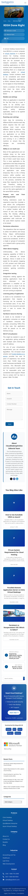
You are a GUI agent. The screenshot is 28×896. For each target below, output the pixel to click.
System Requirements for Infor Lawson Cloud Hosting (14, 769)
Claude (20, 729)
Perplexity (17, 733)
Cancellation (20, 893)
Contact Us (6, 839)
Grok (14, 729)
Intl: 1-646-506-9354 (11, 877)
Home (4, 21)
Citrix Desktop (7, 817)
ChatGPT (8, 729)
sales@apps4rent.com (12, 880)
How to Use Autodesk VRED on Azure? (14, 516)
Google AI (10, 733)
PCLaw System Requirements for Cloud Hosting (14, 552)
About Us (6, 836)
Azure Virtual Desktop (10, 826)
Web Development (9, 864)
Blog (9, 21)
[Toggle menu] (25, 2)
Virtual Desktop (8, 820)
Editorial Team (10, 34)
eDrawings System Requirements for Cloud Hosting (13, 764)
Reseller (5, 842)
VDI (7, 38)
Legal (5, 893)
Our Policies (11, 893)
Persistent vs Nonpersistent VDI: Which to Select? (14, 627)
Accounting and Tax (9, 855)
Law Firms (6, 861)
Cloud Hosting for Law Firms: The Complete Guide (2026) (12, 775)
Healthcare (6, 858)
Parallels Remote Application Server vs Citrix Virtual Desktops (14, 590)
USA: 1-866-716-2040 (12, 874)
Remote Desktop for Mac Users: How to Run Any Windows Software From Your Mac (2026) (13, 781)
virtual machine (10, 53)
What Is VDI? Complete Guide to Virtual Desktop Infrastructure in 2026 (14, 787)
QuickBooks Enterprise (10, 823)
